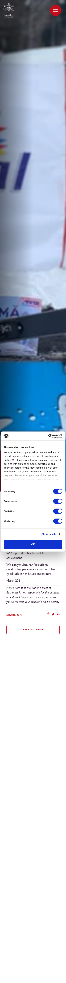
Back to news (33, 629)
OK (33, 544)
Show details (48, 534)
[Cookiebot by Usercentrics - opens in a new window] (48, 436)
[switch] (57, 501)
